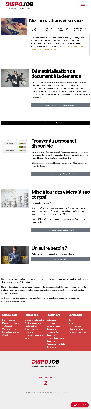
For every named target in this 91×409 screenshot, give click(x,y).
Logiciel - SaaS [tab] (35, 29)
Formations (31, 314)
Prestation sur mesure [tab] (80, 29)
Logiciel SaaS (9, 314)
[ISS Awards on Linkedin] (45, 383)
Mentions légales (62, 392)
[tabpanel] (59, 44)
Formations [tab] (49, 29)
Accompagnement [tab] (63, 29)
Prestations (53, 314)
